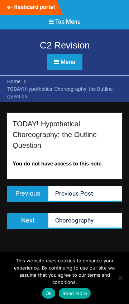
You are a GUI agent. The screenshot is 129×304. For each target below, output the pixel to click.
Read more (74, 293)
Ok (49, 293)
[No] (120, 277)
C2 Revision (65, 45)
